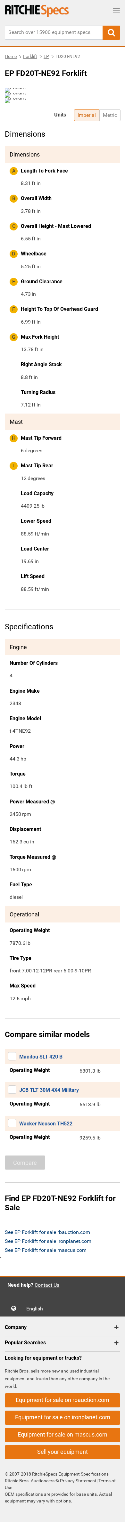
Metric (110, 115)
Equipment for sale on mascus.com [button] (62, 1434)
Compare (25, 1162)
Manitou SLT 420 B (41, 1057)
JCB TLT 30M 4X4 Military (49, 1090)
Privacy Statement (78, 1480)
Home (11, 56)
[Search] (111, 33)
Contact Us (47, 1285)
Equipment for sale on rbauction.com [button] (62, 1400)
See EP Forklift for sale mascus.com (46, 1250)
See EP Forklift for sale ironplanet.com (48, 1241)
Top (113, 1513)
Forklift (30, 56)
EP (46, 56)
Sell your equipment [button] (62, 1451)
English (36, 1309)
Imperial (87, 115)
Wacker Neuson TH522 (45, 1124)
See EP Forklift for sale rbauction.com (47, 1232)
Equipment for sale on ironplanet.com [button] (62, 1417)
